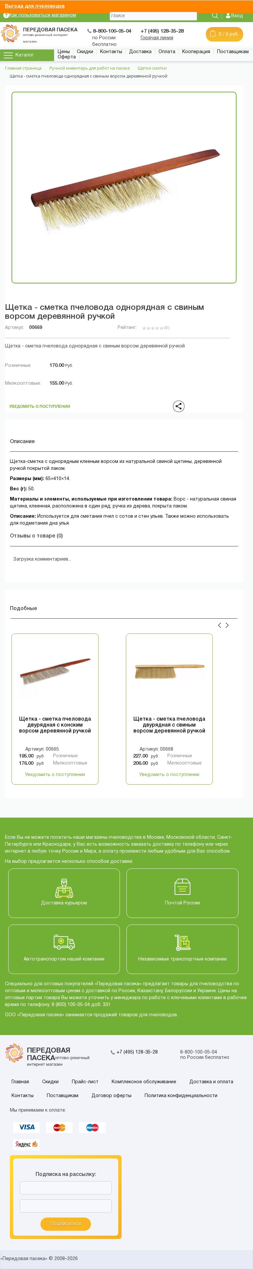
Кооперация (196, 52)
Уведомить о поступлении (39, 404)
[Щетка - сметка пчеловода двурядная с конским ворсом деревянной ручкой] (55, 677)
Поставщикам (233, 52)
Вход (237, 16)
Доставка (140, 52)
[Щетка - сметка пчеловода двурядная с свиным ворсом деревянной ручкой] (169, 677)
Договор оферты (111, 1096)
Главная (20, 1082)
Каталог (24, 55)
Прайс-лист (85, 1082)
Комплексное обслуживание (144, 1082)
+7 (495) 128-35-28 (137, 1052)
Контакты (111, 52)
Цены (64, 52)
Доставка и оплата (211, 1082)
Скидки (85, 52)
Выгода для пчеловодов (35, 6)
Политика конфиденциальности (181, 1096)
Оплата (166, 52)
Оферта (67, 57)
